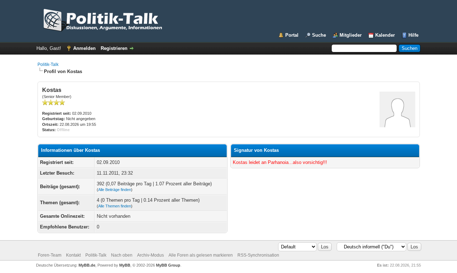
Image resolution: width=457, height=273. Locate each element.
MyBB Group (168, 265)
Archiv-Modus (150, 255)
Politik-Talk (48, 64)
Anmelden (84, 48)
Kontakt (73, 255)
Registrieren (114, 48)
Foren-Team (49, 255)
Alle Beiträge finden (114, 189)
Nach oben (121, 255)
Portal (291, 35)
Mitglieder (351, 35)
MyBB (124, 265)
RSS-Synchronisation (258, 255)
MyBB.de (87, 265)
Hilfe (413, 35)
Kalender (385, 35)
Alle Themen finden (114, 206)
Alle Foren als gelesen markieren (201, 255)
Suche (319, 35)
